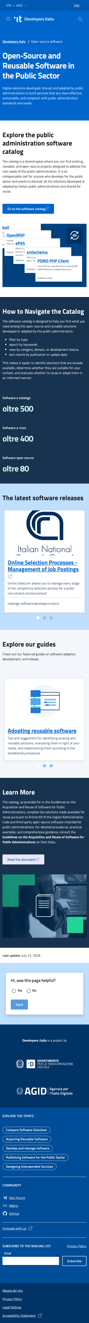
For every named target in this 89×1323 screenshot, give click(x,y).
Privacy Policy (77, 1245)
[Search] (80, 18)
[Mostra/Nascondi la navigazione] (8, 18)
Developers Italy (13, 41)
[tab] (38, 617)
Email (7, 1253)
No (34, 990)
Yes (19, 990)
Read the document (25, 860)
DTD (8, 5)
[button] (25, 5)
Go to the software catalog (30, 210)
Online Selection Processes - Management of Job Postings (43, 565)
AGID (19, 5)
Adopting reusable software (42, 730)
